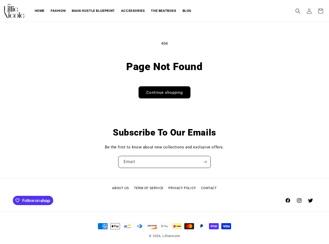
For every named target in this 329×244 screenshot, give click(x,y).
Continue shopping (164, 92)
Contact (209, 188)
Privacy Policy (182, 188)
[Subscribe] (205, 162)
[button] (298, 11)
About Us (120, 188)
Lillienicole (171, 236)
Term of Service (148, 188)
